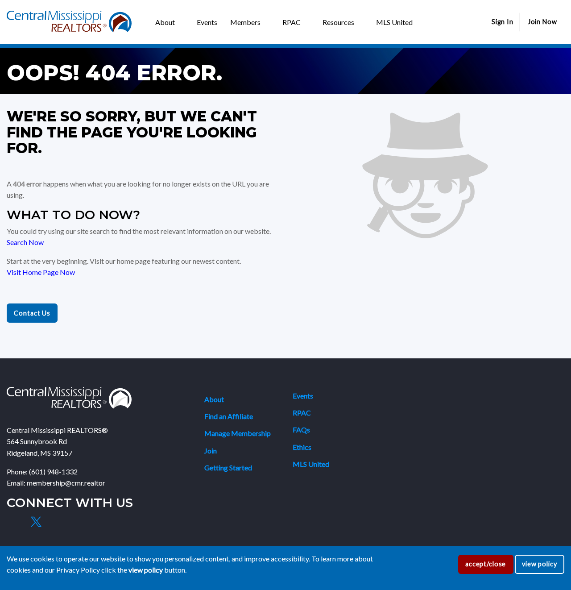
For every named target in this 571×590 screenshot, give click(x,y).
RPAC (302, 412)
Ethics (302, 447)
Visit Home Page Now (41, 272)
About (214, 399)
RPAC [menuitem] (291, 22)
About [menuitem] (165, 22)
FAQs (301, 429)
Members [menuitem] (245, 22)
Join (210, 450)
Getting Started (228, 467)
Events (303, 395)
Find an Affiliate (228, 416)
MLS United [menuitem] (394, 22)
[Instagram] (56, 521)
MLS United (311, 464)
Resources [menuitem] (338, 22)
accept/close (485, 564)
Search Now (25, 242)
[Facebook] (15, 521)
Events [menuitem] (207, 22)
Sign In (502, 21)
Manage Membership (237, 433)
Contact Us (32, 313)
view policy (539, 564)
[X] (35, 521)
